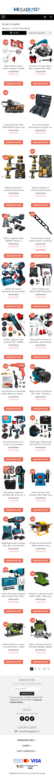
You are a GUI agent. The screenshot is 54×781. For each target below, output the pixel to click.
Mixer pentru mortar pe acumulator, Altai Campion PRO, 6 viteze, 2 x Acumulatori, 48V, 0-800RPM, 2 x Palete (40, 340)
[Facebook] (22, 718)
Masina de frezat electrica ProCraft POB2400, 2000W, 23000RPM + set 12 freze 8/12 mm (40, 645)
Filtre (15, 33)
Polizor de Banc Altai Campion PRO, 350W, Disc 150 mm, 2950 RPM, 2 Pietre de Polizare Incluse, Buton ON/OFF (40, 493)
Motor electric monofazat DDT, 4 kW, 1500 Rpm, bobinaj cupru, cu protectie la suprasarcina (41, 392)
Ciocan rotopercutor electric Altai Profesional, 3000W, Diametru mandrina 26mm (40, 290)
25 (44, 669)
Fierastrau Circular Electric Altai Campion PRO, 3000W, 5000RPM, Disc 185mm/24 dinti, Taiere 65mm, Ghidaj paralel (41, 67)
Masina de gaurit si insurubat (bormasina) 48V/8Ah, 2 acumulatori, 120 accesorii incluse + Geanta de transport (13, 188)
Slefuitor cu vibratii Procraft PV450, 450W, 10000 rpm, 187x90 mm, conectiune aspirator (40, 594)
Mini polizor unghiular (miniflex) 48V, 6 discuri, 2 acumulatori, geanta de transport (13, 493)
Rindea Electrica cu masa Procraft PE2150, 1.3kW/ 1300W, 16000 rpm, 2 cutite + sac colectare (14, 645)
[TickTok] (32, 718)
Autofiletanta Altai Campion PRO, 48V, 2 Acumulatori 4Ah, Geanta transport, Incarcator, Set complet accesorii (13, 544)
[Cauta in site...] (51, 17)
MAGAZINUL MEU (26, 740)
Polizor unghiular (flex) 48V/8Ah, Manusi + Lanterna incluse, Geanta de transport (13, 239)
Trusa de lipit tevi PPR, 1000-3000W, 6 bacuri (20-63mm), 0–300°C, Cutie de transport (13, 125)
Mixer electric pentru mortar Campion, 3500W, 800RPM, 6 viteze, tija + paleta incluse (14, 67)
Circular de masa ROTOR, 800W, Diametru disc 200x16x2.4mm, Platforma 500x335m (40, 544)
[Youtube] (27, 718)
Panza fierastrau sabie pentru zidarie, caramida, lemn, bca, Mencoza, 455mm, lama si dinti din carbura (40, 239)
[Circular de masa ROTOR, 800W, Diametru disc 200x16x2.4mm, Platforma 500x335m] (40, 528)
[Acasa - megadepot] (27, 9)
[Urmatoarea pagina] (48, 669)
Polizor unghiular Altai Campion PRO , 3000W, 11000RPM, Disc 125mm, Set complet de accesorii (13, 340)
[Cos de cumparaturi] (45, 17)
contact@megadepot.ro (28, 731)
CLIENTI (26, 745)
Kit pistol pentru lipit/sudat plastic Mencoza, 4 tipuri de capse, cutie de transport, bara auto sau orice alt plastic (13, 392)
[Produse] (3, 18)
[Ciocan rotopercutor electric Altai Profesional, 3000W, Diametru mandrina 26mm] (40, 274)
